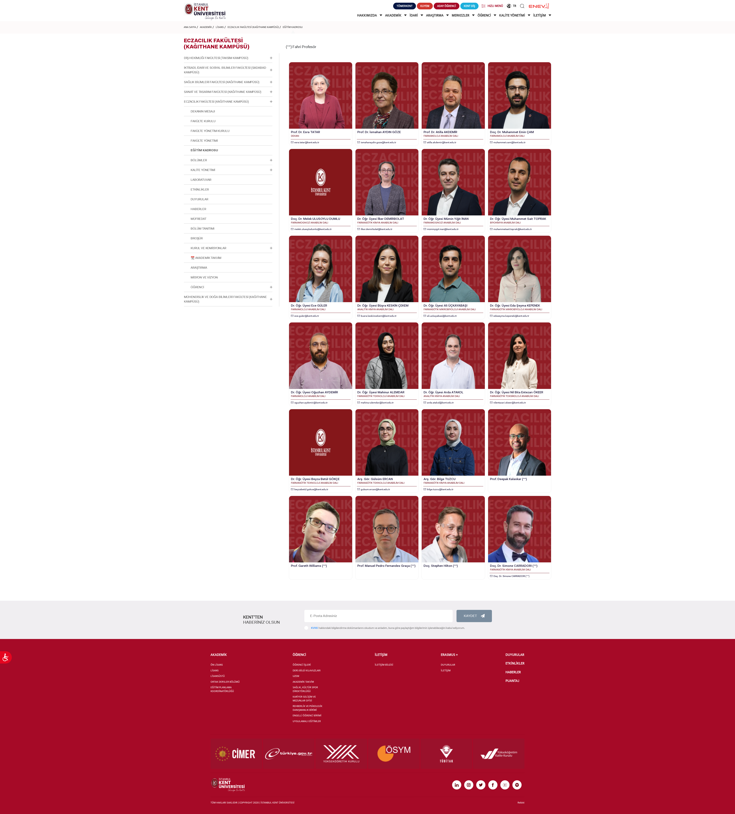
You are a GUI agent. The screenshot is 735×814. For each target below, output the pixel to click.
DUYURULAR (199, 199)
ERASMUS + (449, 655)
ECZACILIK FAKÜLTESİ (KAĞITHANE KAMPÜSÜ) (253, 27)
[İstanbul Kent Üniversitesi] (205, 11)
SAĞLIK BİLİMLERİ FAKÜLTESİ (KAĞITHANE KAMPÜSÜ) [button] (221, 82)
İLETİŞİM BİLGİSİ (384, 664)
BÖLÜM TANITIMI (202, 229)
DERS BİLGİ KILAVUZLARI (307, 670)
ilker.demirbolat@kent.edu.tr (376, 229)
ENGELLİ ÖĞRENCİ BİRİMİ (307, 715)
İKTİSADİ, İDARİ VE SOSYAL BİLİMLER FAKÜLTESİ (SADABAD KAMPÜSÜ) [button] (225, 70)
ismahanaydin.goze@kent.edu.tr (378, 142)
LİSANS (220, 27)
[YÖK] (341, 754)
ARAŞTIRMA (435, 15)
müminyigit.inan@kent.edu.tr (443, 229)
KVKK (314, 628)
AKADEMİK (393, 15)
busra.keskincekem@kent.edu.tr (379, 316)
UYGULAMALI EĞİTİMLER (307, 721)
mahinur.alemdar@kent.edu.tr (377, 402)
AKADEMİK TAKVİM (303, 681)
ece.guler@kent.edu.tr (306, 316)
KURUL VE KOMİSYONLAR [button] (208, 248)
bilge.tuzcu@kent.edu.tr (440, 489)
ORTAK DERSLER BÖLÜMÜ (225, 681)
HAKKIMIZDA (367, 15)
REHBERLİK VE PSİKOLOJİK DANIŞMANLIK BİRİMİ (307, 707)
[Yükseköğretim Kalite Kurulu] (498, 754)
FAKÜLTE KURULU (203, 121)
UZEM (296, 675)
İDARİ (414, 15)
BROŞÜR (197, 238)
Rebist (521, 802)
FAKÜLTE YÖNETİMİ (204, 141)
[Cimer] (236, 754)
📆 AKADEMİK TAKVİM (206, 258)
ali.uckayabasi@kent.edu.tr (442, 316)
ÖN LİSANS (217, 664)
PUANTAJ (512, 681)
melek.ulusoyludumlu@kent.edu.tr (313, 229)
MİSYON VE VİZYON (204, 277)
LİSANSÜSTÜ (218, 675)
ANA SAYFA (190, 27)
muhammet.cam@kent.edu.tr (509, 142)
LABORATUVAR (201, 180)
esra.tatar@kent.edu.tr (306, 142)
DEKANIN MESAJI (203, 111)
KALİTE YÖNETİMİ (512, 15)
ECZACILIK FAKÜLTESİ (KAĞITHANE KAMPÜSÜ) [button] (216, 102)
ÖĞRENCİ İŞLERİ (302, 664)
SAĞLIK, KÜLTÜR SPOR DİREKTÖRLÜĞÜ (305, 689)
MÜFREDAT (198, 219)
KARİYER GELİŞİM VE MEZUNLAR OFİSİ (304, 698)
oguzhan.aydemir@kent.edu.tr (311, 402)
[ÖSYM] (394, 754)
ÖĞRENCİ (485, 15)
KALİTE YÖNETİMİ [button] (203, 170)
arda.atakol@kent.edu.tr (440, 402)
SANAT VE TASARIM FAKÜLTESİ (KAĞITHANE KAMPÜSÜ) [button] (222, 92)
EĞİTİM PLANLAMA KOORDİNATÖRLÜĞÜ (222, 689)
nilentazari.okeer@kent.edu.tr (509, 402)
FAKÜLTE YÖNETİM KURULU (210, 131)
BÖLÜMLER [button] (199, 160)
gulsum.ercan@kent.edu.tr (375, 489)
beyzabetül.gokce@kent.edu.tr (311, 489)
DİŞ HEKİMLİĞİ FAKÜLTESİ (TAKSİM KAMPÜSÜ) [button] (216, 58)
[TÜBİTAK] (446, 754)
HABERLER (198, 209)
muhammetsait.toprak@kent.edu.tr (512, 229)
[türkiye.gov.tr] (288, 754)
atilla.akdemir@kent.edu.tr (441, 142)
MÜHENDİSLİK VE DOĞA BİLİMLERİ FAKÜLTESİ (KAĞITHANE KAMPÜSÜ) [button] (225, 299)
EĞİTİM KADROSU (293, 27)
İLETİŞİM (540, 15)
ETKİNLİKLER (200, 189)
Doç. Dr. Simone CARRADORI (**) (511, 576)
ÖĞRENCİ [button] (197, 287)
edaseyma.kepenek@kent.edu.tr (511, 316)
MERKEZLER (461, 15)
